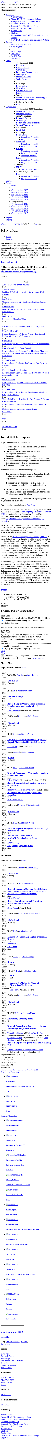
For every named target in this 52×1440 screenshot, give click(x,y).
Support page (5, 1344)
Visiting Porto (16, 31)
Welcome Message (9, 426)
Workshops (20, 70)
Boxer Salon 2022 (8, 1378)
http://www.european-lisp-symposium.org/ (19, 272)
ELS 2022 (5, 1405)
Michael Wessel (8, 360)
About (8, 237)
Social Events (21, 79)
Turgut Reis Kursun (10, 399)
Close (3, 653)
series (21, 224)
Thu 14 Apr (15, 58)
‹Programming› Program (21, 44)
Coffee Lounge (32, 675)
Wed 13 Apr (16, 56)
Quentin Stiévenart (41, 399)
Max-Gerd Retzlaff (9, 331)
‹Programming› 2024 (19, 197)
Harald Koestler (20, 370)
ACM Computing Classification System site (29, 536)
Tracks (8, 60)
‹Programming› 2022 (9, 224)
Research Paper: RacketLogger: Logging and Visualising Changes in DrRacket (26, 1027)
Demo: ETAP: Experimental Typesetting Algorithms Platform (24, 902)
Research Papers (22, 67)
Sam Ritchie (7, 299)
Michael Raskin (8, 389)
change (23, 667)
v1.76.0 (24, 1341)
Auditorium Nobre (25, 691)
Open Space (21, 74)
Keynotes (20, 65)
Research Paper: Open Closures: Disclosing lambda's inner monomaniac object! (26, 705)
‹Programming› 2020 (19, 206)
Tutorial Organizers (29, 169)
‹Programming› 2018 (19, 211)
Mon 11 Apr (16, 51)
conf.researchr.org (13, 1341)
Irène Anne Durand (23, 348)
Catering (20, 675)
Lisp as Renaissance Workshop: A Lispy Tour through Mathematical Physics (23, 335)
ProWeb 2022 (6, 1382)
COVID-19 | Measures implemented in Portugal (30, 40)
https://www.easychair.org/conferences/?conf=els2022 (19, 1070)
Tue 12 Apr (15, 54)
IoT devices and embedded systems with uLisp (23, 326)
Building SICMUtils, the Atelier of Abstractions (24, 984)
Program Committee (29, 139)
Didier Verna (7, 316)
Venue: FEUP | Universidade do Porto (26, 19)
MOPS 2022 (6, 1395)
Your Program (16, 47)
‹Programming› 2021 (19, 204)
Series (13, 185)
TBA (4, 419)
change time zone (38, 658)
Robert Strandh (8, 306)
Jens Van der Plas (26, 399)
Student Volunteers (23, 77)
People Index (21, 130)
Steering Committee (24, 113)
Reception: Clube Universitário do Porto (27, 21)
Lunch (11, 757)
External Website (10, 262)
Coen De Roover (9, 401)
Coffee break (13, 723)
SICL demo (6, 412)
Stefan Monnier (8, 380)
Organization (11, 107)
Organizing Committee (25, 111)
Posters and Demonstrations (27, 72)
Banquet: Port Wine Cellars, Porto (24, 26)
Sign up (9, 220)
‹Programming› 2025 (19, 195)
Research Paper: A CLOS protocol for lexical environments (25, 344)
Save (3, 651)
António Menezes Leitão (27, 409)
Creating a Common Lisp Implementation (24, 302)
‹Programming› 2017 (19, 213)
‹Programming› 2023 (19, 199)
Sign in (9, 217)
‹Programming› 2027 (19, 190)
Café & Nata (12, 681)
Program (9, 42)
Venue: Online (17, 17)
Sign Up (4, 1438)
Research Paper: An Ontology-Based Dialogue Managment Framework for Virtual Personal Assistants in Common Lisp (25, 353)
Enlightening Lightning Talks (14, 319)
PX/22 (3, 1385)
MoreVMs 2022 (7, 1380)
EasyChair (31, 505)
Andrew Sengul (8, 289)
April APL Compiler (16, 285)
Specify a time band (32, 648)
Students (14, 33)
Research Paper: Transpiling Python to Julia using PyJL (24, 404)
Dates (4, 589)
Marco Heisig (7, 370)
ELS (13, 691)
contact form (6, 1337)
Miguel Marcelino (9, 409)
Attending (10, 14)
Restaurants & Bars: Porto (21, 28)
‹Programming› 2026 (19, 192)
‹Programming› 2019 (19, 208)
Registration (6, 1433)
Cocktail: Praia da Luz (20, 24)
